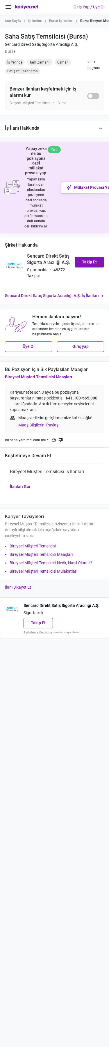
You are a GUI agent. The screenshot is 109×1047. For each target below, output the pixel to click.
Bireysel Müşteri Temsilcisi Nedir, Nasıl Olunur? (51, 562)
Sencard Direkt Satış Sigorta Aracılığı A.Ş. (41, 44)
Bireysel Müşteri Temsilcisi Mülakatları (43, 571)
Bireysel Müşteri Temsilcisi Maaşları (38, 377)
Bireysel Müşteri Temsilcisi (33, 546)
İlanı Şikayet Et (18, 587)
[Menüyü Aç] (8, 6)
